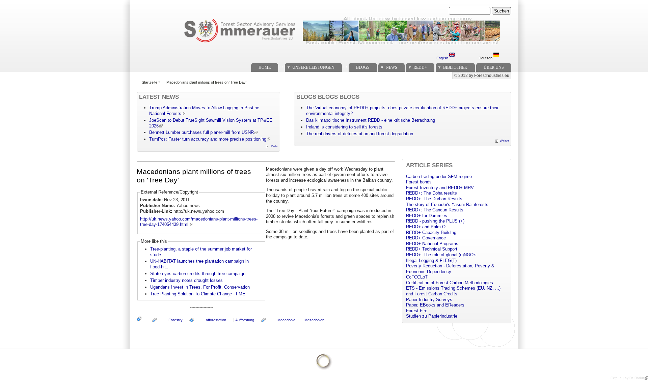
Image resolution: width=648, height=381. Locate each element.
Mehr (274, 146)
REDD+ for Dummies (426, 215)
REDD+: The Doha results (431, 193)
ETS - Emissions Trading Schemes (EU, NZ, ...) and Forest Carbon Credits (453, 291)
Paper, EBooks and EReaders (435, 304)
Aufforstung (244, 320)
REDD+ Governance (426, 237)
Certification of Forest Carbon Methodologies (449, 282)
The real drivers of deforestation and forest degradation (359, 133)
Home (265, 67)
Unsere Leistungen (313, 67)
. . (281, 65)
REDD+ (420, 67)
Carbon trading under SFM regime (439, 176)
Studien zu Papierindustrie (431, 316)
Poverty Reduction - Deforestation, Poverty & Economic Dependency (450, 268)
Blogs (363, 67)
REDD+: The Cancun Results (434, 209)
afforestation (216, 320)
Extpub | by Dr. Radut (627, 378)
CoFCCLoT (417, 277)
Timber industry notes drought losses (186, 280)
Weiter (504, 141)
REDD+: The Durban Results (434, 198)
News (391, 67)
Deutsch (486, 58)
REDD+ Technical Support (431, 249)
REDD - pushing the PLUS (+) (435, 221)
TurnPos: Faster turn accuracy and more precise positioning (207, 139)
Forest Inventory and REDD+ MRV (440, 187)
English (442, 58)
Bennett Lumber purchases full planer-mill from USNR (201, 132)
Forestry (175, 320)
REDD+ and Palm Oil (427, 226)
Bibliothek (455, 67)
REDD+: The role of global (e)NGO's (441, 254)
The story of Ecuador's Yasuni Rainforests (447, 204)
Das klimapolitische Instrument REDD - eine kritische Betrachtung (370, 120)
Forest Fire (416, 310)
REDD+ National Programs (432, 243)
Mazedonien (314, 320)
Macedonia (286, 320)
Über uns (494, 67)
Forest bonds (419, 181)
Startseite (149, 82)
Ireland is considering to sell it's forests (344, 126)
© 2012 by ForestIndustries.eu (481, 75)
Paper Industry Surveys (429, 299)
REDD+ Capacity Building (431, 232)
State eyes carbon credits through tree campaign (197, 273)
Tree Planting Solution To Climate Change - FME (197, 293)
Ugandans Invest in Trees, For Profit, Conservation (200, 287)
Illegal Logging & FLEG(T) (431, 260)
